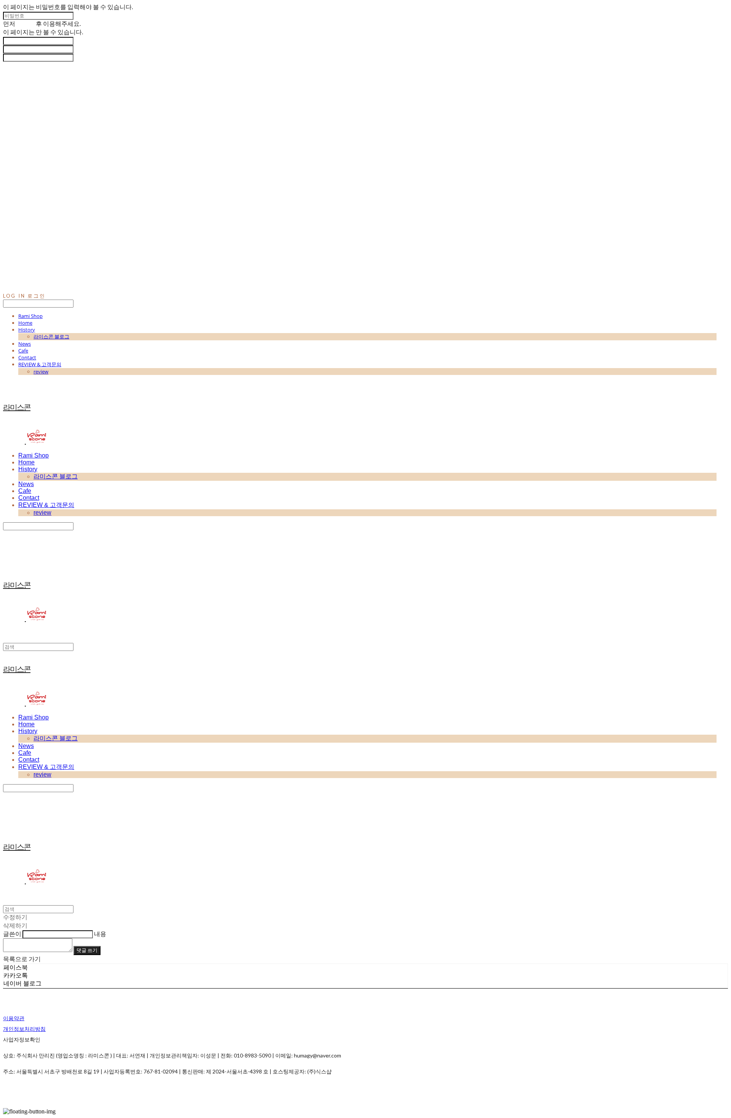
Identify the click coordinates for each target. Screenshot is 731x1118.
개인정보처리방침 (24, 1028)
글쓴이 (12, 933)
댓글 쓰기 (87, 950)
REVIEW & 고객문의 (39, 364)
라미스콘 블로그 (51, 336)
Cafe (23, 350)
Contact (27, 357)
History (26, 329)
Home (25, 322)
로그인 (25, 23)
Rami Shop (30, 316)
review (41, 371)
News (24, 343)
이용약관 (13, 1018)
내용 (100, 933)
